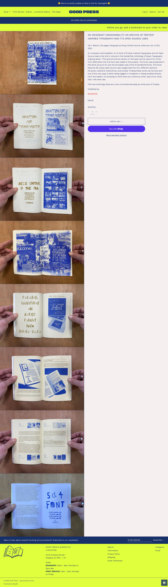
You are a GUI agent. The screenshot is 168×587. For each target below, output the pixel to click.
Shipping (111, 557)
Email (157, 550)
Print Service (18, 12)
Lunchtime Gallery (42, 12)
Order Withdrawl (115, 561)
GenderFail (92, 94)
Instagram (159, 547)
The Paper (56, 12)
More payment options (116, 135)
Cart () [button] (161, 12)
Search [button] (153, 12)
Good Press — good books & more (22, 581)
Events (29, 12)
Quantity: (92, 107)
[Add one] (96, 111)
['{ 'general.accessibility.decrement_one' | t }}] (88, 111)
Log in (145, 12)
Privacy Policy (114, 554)
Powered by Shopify (11, 584)
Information (113, 550)
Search (111, 547)
